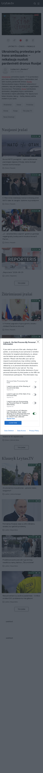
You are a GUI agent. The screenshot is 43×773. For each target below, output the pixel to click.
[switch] (34, 387)
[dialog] (21, 386)
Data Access (21, 430)
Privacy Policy (34, 430)
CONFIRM (13, 423)
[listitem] (21, 381)
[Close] (39, 342)
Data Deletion (9, 430)
